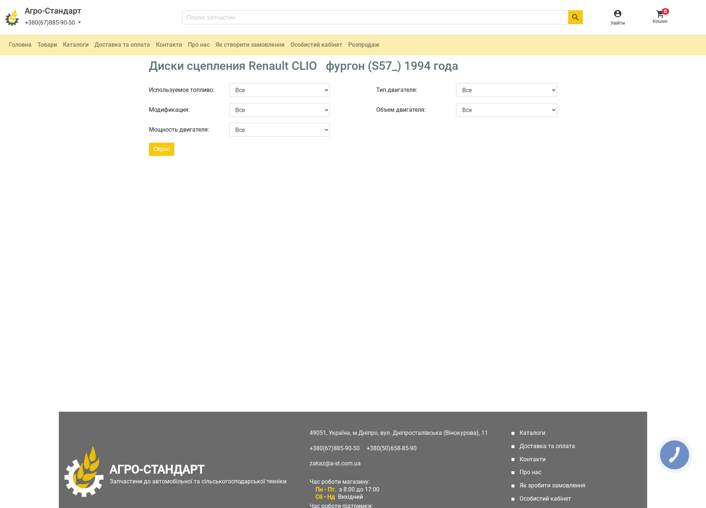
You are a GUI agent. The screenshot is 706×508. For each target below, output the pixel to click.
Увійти (617, 23)
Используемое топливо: (181, 89)
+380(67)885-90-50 (50, 22)
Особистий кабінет (316, 44)
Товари (47, 44)
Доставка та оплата (122, 44)
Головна (20, 44)
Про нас (199, 44)
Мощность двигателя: (179, 129)
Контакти (169, 44)
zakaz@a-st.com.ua (335, 463)
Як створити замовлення (250, 44)
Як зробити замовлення (551, 485)
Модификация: (169, 109)
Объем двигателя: (401, 109)
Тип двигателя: (396, 89)
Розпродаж (363, 44)
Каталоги (76, 44)
